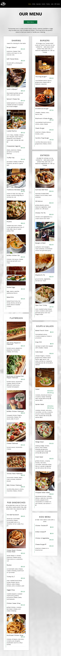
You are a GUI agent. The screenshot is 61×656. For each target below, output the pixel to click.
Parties (48, 4)
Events (43, 4)
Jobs (52, 4)
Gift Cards (57, 4)
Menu (29, 4)
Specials (38, 4)
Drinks (33, 4)
